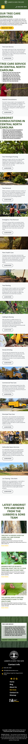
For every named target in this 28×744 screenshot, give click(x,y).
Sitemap (13, 695)
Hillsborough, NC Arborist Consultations (13, 137)
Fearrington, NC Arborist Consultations (12, 135)
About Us (13, 687)
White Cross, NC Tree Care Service (11, 72)
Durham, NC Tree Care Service (10, 81)
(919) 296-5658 (22, 7)
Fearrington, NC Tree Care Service (11, 78)
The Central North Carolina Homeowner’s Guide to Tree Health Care (12, 599)
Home (12, 682)
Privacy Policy (5, 734)
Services (13, 690)
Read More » (5, 546)
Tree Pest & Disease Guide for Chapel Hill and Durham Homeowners (12, 537)
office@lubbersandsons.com (11, 670)
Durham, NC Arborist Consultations (12, 138)
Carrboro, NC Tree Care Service (11, 74)
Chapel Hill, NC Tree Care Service (11, 75)
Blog (11, 684)
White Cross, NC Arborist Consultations (13, 130)
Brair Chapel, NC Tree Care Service (12, 76)
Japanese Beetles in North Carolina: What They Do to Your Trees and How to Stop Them (13, 568)
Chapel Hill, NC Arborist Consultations (12, 132)
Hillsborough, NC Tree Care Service (12, 79)
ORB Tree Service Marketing (17, 731)
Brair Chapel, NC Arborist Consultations (13, 134)
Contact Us (14, 692)
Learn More (7, 58)
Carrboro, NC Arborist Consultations (12, 131)
